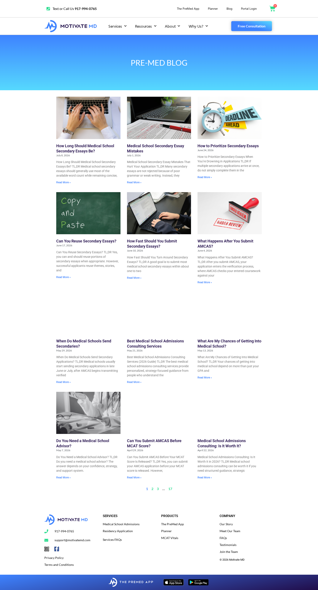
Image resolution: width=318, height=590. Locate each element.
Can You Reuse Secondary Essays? (86, 241)
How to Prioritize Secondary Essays (228, 146)
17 (170, 489)
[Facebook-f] (56, 549)
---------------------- (231, 566)
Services (115, 26)
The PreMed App (188, 8)
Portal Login (249, 8)
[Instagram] (46, 549)
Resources (143, 26)
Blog (229, 8)
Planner (213, 8)
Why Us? (196, 26)
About (170, 26)
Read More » (63, 182)
